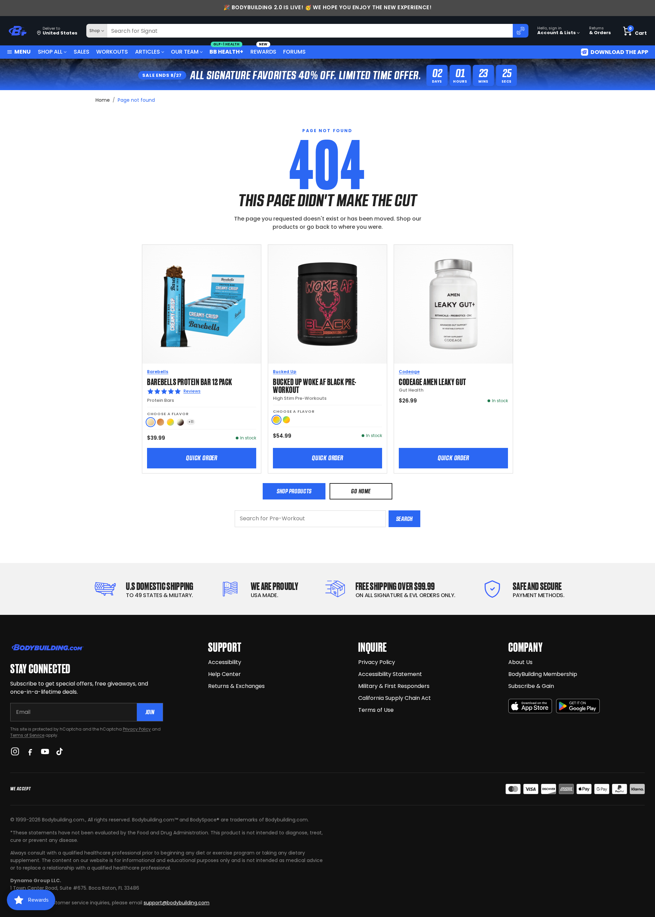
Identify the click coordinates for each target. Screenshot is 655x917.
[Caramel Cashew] (160, 422)
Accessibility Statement (390, 674)
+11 (190, 421)
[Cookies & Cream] (180, 422)
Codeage (409, 372)
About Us (520, 662)
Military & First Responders (394, 686)
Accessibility (224, 662)
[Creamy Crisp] (150, 422)
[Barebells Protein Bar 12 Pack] (201, 304)
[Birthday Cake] (170, 422)
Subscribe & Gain (531, 686)
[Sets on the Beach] (276, 419)
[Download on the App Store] (530, 706)
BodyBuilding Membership (542, 674)
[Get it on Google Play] (578, 706)
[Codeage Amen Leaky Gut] (453, 304)
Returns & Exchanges (236, 686)
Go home (360, 491)
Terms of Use (376, 710)
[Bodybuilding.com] (17, 31)
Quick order (201, 458)
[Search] (520, 31)
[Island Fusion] (286, 419)
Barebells (157, 372)
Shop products (294, 491)
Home (103, 100)
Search (404, 518)
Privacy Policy (137, 729)
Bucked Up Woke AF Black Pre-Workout (314, 385)
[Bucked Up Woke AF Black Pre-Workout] (327, 304)
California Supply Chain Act (394, 698)
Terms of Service (27, 735)
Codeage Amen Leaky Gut (432, 381)
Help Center (224, 674)
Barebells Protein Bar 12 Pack (189, 381)
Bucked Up (284, 372)
